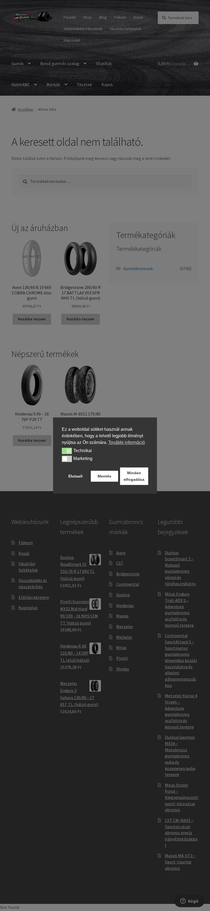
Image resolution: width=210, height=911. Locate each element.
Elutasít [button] (75, 476)
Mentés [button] (104, 476)
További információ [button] (126, 442)
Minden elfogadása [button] (134, 476)
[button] (67, 451)
